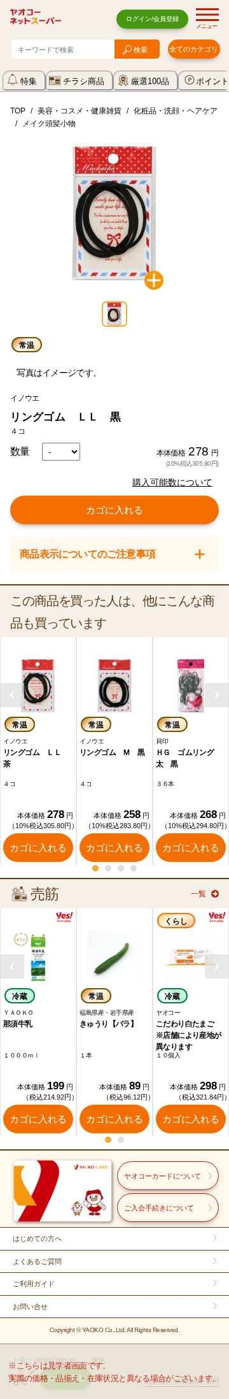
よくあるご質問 (37, 1261)
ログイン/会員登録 (152, 18)
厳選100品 (150, 81)
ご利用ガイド (34, 1284)
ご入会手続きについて (159, 1208)
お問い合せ (30, 1306)
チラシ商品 (83, 81)
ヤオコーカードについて (162, 1176)
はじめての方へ (37, 1238)
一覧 (198, 893)
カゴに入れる (114, 510)
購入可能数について (172, 482)
